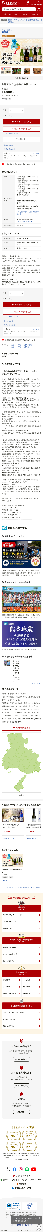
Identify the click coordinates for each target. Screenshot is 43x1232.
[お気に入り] (39, 1228)
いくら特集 (26, 980)
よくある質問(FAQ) (21, 1085)
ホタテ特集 (26, 987)
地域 (15, 14)
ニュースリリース (15, 1230)
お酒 (12, 345)
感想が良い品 (7, 928)
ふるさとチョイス (23, 1176)
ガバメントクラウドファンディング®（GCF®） (23, 1180)
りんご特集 (6, 987)
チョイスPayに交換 (9, 1019)
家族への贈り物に (8, 1026)
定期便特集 (26, 993)
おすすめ (35, 14)
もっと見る (36, 683)
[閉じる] (39, 1218)
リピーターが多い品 (9, 921)
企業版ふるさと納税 (23, 1188)
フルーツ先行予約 (8, 961)
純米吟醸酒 (28, 345)
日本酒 (19, 345)
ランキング (25, 14)
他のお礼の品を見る (25, 221)
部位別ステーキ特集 (9, 993)
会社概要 (3, 1230)
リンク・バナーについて (34, 1230)
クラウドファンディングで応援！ (13, 1012)
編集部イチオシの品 (9, 947)
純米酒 (26, 347)
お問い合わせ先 (9, 149)
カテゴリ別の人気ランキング (12, 915)
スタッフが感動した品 (10, 954)
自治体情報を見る (23, 728)
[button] (39, 9)
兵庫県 (5, 880)
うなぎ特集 (6, 980)
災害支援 (22, 1184)
